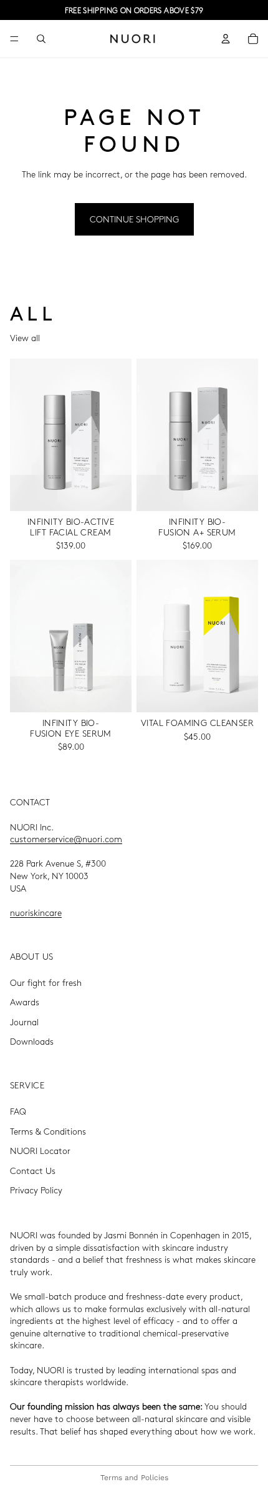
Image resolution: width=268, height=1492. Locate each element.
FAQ (18, 1111)
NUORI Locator (40, 1150)
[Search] (41, 38)
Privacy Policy (36, 1190)
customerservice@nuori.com (66, 838)
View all (25, 337)
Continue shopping (134, 219)
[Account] (225, 38)
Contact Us (32, 1170)
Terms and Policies (134, 1477)
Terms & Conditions (48, 1131)
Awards (24, 1002)
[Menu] (14, 38)
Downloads (32, 1041)
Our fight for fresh (46, 982)
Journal (24, 1022)
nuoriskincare (36, 912)
